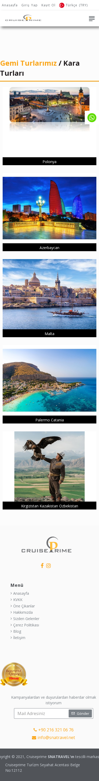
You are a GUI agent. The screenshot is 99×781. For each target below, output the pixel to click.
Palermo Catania (49, 419)
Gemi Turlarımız (29, 63)
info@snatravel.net (56, 737)
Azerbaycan (49, 247)
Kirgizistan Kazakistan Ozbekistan (49, 505)
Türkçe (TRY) (77, 5)
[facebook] (42, 565)
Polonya (49, 161)
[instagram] (48, 565)
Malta (49, 333)
